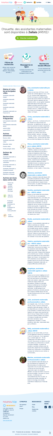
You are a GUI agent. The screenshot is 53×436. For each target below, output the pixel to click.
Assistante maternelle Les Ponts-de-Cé (9, 112)
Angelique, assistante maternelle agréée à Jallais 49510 (37, 271)
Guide (33, 404)
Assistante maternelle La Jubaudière (9, 161)
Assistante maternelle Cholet (8, 100)
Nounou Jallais (7, 138)
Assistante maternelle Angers (8, 96)
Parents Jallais (6, 146)
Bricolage (10, 191)
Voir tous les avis (7, 420)
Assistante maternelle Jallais (8, 141)
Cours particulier (11, 210)
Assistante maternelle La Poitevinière (9, 157)
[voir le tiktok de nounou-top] (45, 407)
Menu (49, 2)
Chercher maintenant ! (28, 38)
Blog (33, 407)
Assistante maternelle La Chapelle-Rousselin (9, 169)
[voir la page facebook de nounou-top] (50, 407)
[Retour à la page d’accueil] (6, 2)
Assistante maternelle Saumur (8, 104)
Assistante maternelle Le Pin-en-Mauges (9, 165)
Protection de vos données (23, 432)
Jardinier (10, 186)
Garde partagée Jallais (9, 148)
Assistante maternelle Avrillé (8, 108)
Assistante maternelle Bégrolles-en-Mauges (8, 173)
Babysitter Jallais (7, 144)
